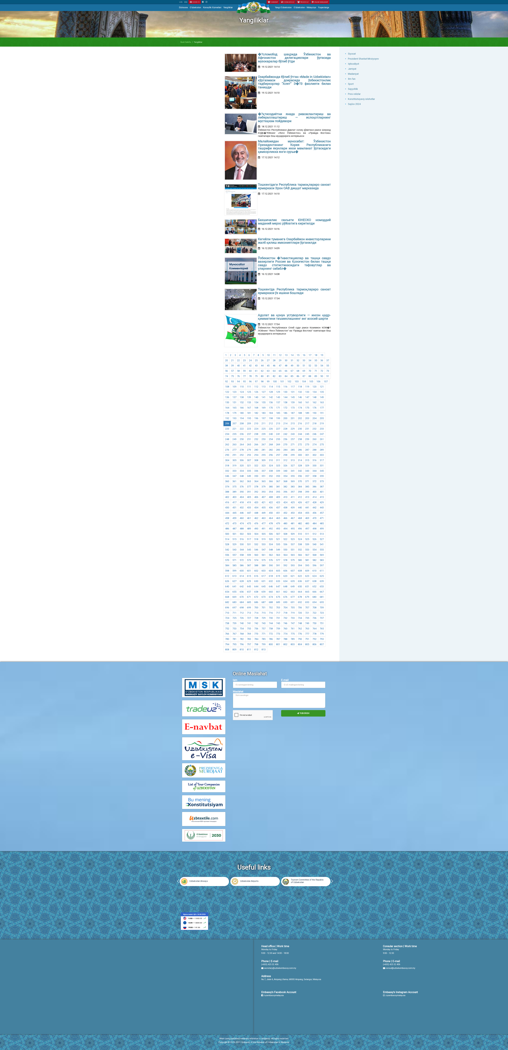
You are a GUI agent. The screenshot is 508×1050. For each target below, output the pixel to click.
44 (262, 365)
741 (249, 623)
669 (234, 597)
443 (322, 507)
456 (314, 512)
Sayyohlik (353, 89)
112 (256, 386)
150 (227, 402)
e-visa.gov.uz (289, 2)
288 (314, 449)
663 (293, 591)
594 (300, 565)
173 (293, 407)
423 (278, 502)
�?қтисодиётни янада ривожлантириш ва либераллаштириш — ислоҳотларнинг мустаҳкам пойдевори (294, 117)
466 (285, 518)
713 (249, 612)
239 (264, 434)
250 (242, 439)
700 (256, 607)
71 (315, 370)
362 (242, 481)
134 (314, 392)
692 (300, 602)
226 (271, 428)
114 (271, 386)
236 (242, 434)
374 (227, 486)
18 (316, 355)
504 (256, 533)
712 (242, 612)
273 (307, 444)
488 (242, 528)
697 (234, 607)
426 (300, 502)
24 (250, 360)
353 (278, 476)
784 (256, 639)
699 (249, 607)
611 (322, 570)
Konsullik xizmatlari (212, 7)
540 (314, 544)
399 (307, 491)
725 (234, 618)
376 (242, 486)
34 (310, 360)
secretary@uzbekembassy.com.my (280, 968)
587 (249, 565)
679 (307, 597)
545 (249, 549)
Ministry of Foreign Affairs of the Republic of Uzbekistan (255, 881)
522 (285, 539)
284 (285, 449)
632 (271, 581)
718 (285, 612)
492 (271, 528)
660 (271, 591)
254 (271, 439)
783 (249, 639)
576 (271, 560)
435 (264, 507)
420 (256, 502)
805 (307, 644)
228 (285, 428)
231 (307, 428)
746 (285, 623)
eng (185, 2)
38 (226, 365)
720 (300, 612)
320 (242, 465)
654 (227, 591)
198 (271, 418)
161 (307, 402)
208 (242, 423)
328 (300, 465)
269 (278, 444)
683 (234, 602)
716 (271, 612)
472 (227, 523)
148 (314, 397)
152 (242, 402)
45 (268, 365)
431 (234, 507)
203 (307, 418)
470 (314, 518)
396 (285, 491)
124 (242, 392)
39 (232, 365)
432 (242, 507)
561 (264, 555)
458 (227, 518)
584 (227, 565)
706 (300, 607)
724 (227, 618)
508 (285, 533)
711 (234, 612)
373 (322, 481)
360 (227, 481)
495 (293, 528)
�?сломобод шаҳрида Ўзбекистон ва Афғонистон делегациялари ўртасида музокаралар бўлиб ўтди (294, 57)
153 (249, 402)
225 (264, 428)
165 (234, 407)
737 (322, 618)
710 (227, 612)
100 (275, 381)
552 (300, 549)
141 (264, 397)
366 (271, 481)
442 (314, 507)
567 (307, 555)
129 (278, 392)
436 (271, 507)
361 (234, 481)
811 (249, 649)
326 (285, 465)
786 (271, 639)
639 (322, 581)
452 (285, 512)
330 (314, 465)
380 (271, 486)
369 (293, 481)
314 (300, 460)
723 (322, 612)
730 (271, 618)
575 (264, 560)
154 (256, 402)
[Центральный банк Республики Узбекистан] (194, 921)
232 (314, 428)
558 (242, 555)
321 (249, 465)
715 (264, 612)
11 (274, 355)
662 (285, 591)
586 (242, 565)
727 (249, 618)
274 (314, 444)
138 (242, 397)
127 (264, 392)
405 (249, 497)
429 (322, 502)
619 (278, 576)
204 (314, 418)
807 (322, 644)
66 (286, 370)
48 (286, 365)
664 (300, 591)
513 (322, 533)
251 (249, 439)
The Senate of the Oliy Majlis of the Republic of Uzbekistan (307, 881)
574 (256, 560)
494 (285, 528)
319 (234, 465)
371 (307, 481)
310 (271, 460)
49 (292, 365)
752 (227, 628)
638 (314, 581)
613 (234, 576)
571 (234, 560)
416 (227, 502)
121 (322, 386)
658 (256, 591)
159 (293, 402)
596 (314, 565)
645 (264, 586)
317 (322, 460)
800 (271, 644)
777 (307, 633)
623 (307, 576)
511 (307, 533)
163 (322, 402)
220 (227, 428)
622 (300, 576)
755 (249, 628)
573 (249, 560)
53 (315, 365)
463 (264, 518)
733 (293, 618)
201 (293, 418)
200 (285, 418)
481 (293, 523)
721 (307, 612)
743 (264, 623)
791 (307, 639)
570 (227, 560)
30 (286, 360)
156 (271, 402)
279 (249, 449)
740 (242, 623)
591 (278, 565)
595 (307, 565)
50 (298, 365)
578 (285, 560)
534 (271, 544)
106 (318, 381)
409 (278, 497)
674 (271, 597)
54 (321, 365)
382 (285, 486)
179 (234, 413)
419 (249, 502)
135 (322, 392)
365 (264, 481)
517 (249, 539)
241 (278, 434)
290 (227, 455)
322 (256, 465)
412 (300, 497)
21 (232, 360)
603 (264, 570)
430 (227, 507)
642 (242, 586)
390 (242, 491)
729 (264, 618)
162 (314, 402)
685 (249, 602)
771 (264, 633)
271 (293, 444)
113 (264, 386)
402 (227, 497)
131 (293, 392)
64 (274, 370)
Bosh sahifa (186, 42)
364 (256, 481)
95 (244, 381)
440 (300, 507)
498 (314, 528)
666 (314, 591)
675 (278, 597)
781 (234, 639)
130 (285, 392)
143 (278, 397)
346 (227, 476)
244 (300, 434)
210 (256, 423)
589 (264, 565)
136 (227, 397)
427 (307, 502)
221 (234, 428)
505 (264, 533)
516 (242, 539)
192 (227, 418)
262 (227, 444)
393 (264, 491)
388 (227, 491)
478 (271, 523)
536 (285, 544)
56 (226, 370)
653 (322, 586)
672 (256, 597)
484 (314, 523)
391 (249, 491)
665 (307, 591)
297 (278, 455)
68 (298, 370)
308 (256, 460)
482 (300, 523)
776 (300, 633)
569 (322, 555)
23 (244, 360)
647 (278, 586)
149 (322, 397)
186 (285, 413)
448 (256, 512)
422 (271, 502)
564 (285, 555)
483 (307, 523)
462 (256, 518)
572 (242, 560)
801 (278, 644)
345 (322, 470)
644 (256, 586)
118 (300, 386)
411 (293, 497)
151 (234, 402)
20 (226, 360)
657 (249, 591)
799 (264, 644)
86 (298, 376)
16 (304, 355)
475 (249, 523)
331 (322, 465)
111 (249, 386)
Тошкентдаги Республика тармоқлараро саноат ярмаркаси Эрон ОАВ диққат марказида (294, 186)
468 (300, 518)
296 (271, 455)
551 (293, 549)
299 (293, 455)
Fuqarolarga (323, 7)
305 (234, 460)
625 (322, 576)
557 (234, 555)
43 (256, 365)
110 (242, 386)
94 (238, 381)
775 (293, 633)
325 (278, 465)
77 (244, 376)
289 (322, 449)
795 (234, 644)
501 (234, 533)
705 (293, 607)
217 (307, 423)
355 (293, 476)
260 (314, 439)
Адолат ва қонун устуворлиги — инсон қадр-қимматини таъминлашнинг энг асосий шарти (294, 316)
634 (285, 581)
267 (264, 444)
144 (285, 397)
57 (232, 370)
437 (278, 507)
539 (307, 544)
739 (234, 623)
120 (314, 386)
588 (256, 565)
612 (227, 576)
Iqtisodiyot (353, 63)
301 (307, 455)
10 (268, 355)
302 (314, 455)
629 (249, 581)
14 (292, 355)
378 (256, 486)
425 (293, 502)
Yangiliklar (228, 7)
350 (256, 476)
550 (285, 549)
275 (322, 444)
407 (264, 497)
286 (300, 449)
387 (322, 486)
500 (227, 533)
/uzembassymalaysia (274, 995)
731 (278, 618)
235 (234, 434)
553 (307, 549)
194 (242, 418)
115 (278, 386)
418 (242, 502)
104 (304, 381)
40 (238, 365)
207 (234, 423)
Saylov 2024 (354, 104)
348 (242, 476)
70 (310, 370)
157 (278, 402)
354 (285, 476)
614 (242, 576)
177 (322, 407)
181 (249, 413)
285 (293, 449)
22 (238, 360)
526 (314, 539)
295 (264, 455)
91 (327, 376)
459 (234, 518)
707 (307, 607)
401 (322, 491)
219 (322, 423)
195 (249, 418)
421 (264, 502)
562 (271, 555)
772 (271, 633)
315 (307, 460)
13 (286, 355)
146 (300, 397)
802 (285, 644)
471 (322, 518)
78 (250, 376)
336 (256, 470)
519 (264, 539)
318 (227, 465)
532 (256, 544)
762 (300, 628)
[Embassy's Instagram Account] (206, 2)
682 (227, 602)
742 (256, 623)
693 (307, 602)
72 (321, 370)
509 (293, 533)
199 (278, 418)
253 (264, 439)
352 (271, 476)
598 (227, 570)
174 (300, 407)
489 (249, 528)
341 (293, 470)
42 (250, 365)
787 (278, 639)
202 (300, 418)
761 (293, 628)
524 (300, 539)
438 (285, 507)
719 (293, 612)
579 (293, 560)
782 (242, 639)
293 (249, 455)
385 (307, 486)
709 (322, 607)
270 (285, 444)
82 (274, 376)
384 (300, 486)
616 (256, 576)
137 (234, 397)
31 (292, 360)
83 (280, 376)
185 (278, 413)
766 (227, 633)
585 (234, 565)
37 (327, 360)
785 (264, 639)
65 (280, 370)
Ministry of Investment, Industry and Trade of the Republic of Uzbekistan (206, 881)
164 (227, 407)
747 (293, 623)
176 (314, 407)
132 (300, 392)
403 (234, 497)
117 (293, 386)
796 (242, 644)
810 (242, 649)
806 (314, 644)
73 (327, 370)
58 (238, 370)
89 (315, 376)
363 (249, 481)
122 (227, 392)
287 (307, 449)
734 (300, 618)
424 (285, 502)
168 (256, 407)
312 (285, 460)
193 (234, 418)
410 (285, 497)
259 (307, 439)
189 (307, 413)
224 (256, 428)
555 (322, 549)
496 (300, 528)
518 (256, 539)
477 (264, 523)
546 (256, 549)
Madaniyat (353, 73)
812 (256, 649)
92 (226, 381)
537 (293, 544)
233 (322, 428)
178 (227, 413)
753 (234, 628)
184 (271, 413)
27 (268, 360)
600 (242, 570)
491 (264, 528)
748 (300, 623)
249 (234, 439)
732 (285, 618)
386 (314, 486)
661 (278, 591)
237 (249, 434)
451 (278, 512)
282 (271, 449)
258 (300, 439)
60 (250, 370)
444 (227, 512)
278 (242, 449)
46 (274, 365)
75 (232, 376)
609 (307, 570)
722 (314, 612)
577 (278, 560)
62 (262, 370)
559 (249, 555)
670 (242, 597)
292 (242, 455)
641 (234, 586)
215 (293, 423)
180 (242, 413)
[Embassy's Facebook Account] (203, 2)
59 (244, 370)
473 (234, 523)
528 (227, 544)
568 (314, 555)
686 (256, 602)
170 (271, 407)
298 (285, 455)
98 (262, 381)
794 (227, 644)
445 (234, 512)
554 (314, 549)
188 (300, 413)
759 (278, 628)
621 (293, 576)
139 (249, 397)
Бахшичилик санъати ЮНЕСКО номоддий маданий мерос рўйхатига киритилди (294, 221)
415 (322, 497)
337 (264, 470)
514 (227, 539)
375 (234, 486)
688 (271, 602)
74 (226, 376)
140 (256, 397)
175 (307, 407)
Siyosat (352, 53)
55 (327, 365)
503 (249, 533)
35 (315, 360)
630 (256, 581)
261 (322, 439)
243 (293, 434)
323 (264, 465)
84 (286, 376)
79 (256, 376)
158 (285, 402)
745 (278, 623)
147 (307, 397)
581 (307, 560)
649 (293, 586)
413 (307, 497)
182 (256, 413)
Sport (351, 84)
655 (234, 591)
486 (227, 528)
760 (285, 628)
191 (322, 413)
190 (314, 413)
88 (310, 376)
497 (307, 528)
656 (242, 591)
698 (242, 607)
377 (249, 486)
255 (278, 439)
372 (314, 481)
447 (249, 512)
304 (227, 460)
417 (234, 502)
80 (262, 376)
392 (256, 491)
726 (242, 618)
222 (242, 428)
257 (293, 439)
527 (322, 539)
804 (300, 644)
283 (278, 449)
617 (264, 576)
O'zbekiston (195, 7)
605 (278, 570)
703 (278, 607)
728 (256, 618)
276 (227, 449)
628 (242, 581)
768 (242, 633)
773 (278, 633)
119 (307, 386)
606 (285, 570)
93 (232, 381)
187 (293, 413)
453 (293, 512)
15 (298, 355)
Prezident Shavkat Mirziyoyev (363, 58)
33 (304, 360)
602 (256, 570)
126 (256, 392)
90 (321, 376)
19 (322, 355)
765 (322, 628)
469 (307, 518)
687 (264, 602)
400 (314, 491)
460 (242, 518)
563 (278, 555)
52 (310, 365)
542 (227, 549)
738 (227, 623)
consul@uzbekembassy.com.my (400, 968)
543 (234, 549)
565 (293, 555)
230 (300, 428)
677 (293, 597)
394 (271, 491)
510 (300, 533)
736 (314, 618)
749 (307, 623)
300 (300, 455)
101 (282, 381)
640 (227, 586)
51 (304, 365)
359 (322, 476)
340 (285, 470)
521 (278, 539)
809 (234, 649)
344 (314, 470)
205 (322, 418)
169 (264, 407)
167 (249, 407)
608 (300, 570)
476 (256, 523)
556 (227, 555)
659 (264, 591)
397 (293, 491)
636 (300, 581)
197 (264, 418)
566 (300, 555)
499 (322, 528)
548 (271, 549)
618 (271, 576)
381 (278, 486)
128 (271, 392)
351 (264, 476)
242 (285, 434)
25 (256, 360)
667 (322, 591)
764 (314, 628)
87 (304, 376)
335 (249, 470)
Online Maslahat (321, 2)
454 (300, 512)
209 (249, 423)
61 (256, 370)
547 (264, 549)
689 (278, 602)
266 (256, 444)
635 (293, 581)
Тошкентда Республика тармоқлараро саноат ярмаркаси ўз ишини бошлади (294, 291)
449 (264, 512)
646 (271, 586)
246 (314, 434)
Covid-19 (195, 2)
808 (227, 649)
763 (307, 628)
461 (249, 518)
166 (242, 407)
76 (238, 376)
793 (322, 639)
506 (271, 533)
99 (268, 381)
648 (285, 586)
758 (271, 628)
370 (300, 481)
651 (307, 586)
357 (307, 476)
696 (227, 607)
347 (234, 476)
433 (249, 507)
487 (234, 528)
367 (278, 481)
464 (271, 518)
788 (285, 639)
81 (268, 376)
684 (242, 602)
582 (314, 560)
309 (264, 460)
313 (293, 460)
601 (249, 570)
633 (278, 581)
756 (256, 628)
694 (314, 602)
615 (249, 576)
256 (285, 439)
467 (293, 518)
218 (314, 423)
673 (264, 597)
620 (285, 576)
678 (300, 597)
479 (278, 523)
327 (293, 465)
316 (314, 460)
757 (264, 628)
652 (314, 586)
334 (242, 470)
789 (293, 639)
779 (322, 633)
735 (307, 618)
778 (314, 633)
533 (264, 544)
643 (249, 586)
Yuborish (304, 713)
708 (314, 607)
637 (307, 581)
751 (322, 623)
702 (271, 607)
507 (278, 533)
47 (280, 365)
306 (242, 460)
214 (285, 423)
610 (314, 570)
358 (314, 476)
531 (249, 544)
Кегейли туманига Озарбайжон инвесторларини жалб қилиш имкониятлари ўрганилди (294, 240)
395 (278, 491)
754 (242, 628)
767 (234, 633)
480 (285, 523)
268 (271, 444)
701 (264, 607)
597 (322, 565)
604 (271, 570)
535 (278, 544)
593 (293, 565)
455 (307, 512)
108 (227, 386)
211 (264, 423)
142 (271, 397)
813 (264, 649)
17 (310, 355)
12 (280, 355)
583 (322, 560)
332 (227, 470)
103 (297, 381)
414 (314, 497)
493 (278, 528)
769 (249, 633)
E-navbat (274, 2)
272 (300, 444)
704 (285, 607)
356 (300, 476)
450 (271, 512)
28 (274, 360)
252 (256, 439)
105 (311, 381)
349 (249, 476)
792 (314, 639)
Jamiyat (352, 68)
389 (234, 491)
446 (242, 512)
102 (289, 381)
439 (293, 507)
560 (256, 555)
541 (322, 544)
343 (307, 470)
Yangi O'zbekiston (283, 7)
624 (314, 576)
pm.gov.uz (304, 2)
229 (293, 428)
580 (300, 560)
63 (268, 370)
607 (293, 570)
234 (227, 434)
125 (249, 392)
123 (234, 392)
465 (278, 518)
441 (307, 507)
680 (314, 597)
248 (227, 439)
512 (314, 533)
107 (326, 381)
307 (249, 460)
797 (249, 644)
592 (285, 565)
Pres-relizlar (354, 94)
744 (271, 623)
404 (242, 497)
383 (293, 486)
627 (234, 581)
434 (256, 507)
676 (285, 597)
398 (300, 491)
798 (256, 644)
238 (256, 434)
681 (322, 597)
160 (300, 402)
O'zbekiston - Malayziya (305, 7)
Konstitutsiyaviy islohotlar (361, 99)
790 (300, 639)
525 (307, 539)
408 (271, 497)
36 (321, 360)
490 (256, 528)
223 (249, 428)
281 (264, 449)
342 (300, 470)
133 (307, 392)
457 (322, 512)
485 (322, 523)
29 (280, 360)
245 (307, 434)
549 (278, 549)
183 (264, 413)
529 (234, 544)
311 (278, 460)
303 (322, 455)
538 (300, 544)
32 (298, 360)
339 (278, 470)
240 (271, 434)
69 (304, 370)
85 (292, 376)
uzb (180, 2)
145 (293, 397)
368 (285, 481)
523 (293, 539)
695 (322, 602)
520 (271, 539)
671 (249, 597)
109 (234, 386)
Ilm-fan (351, 78)
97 (256, 381)
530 (242, 544)
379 (264, 486)
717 (278, 612)
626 (227, 581)
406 (256, 497)
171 (278, 407)
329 (307, 465)
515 (234, 539)
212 (271, 423)
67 (292, 370)
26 (262, 360)
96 (250, 381)
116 (285, 386)
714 (256, 612)
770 (256, 633)
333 (234, 470)
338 (271, 470)
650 (300, 586)
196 (256, 418)
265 (249, 444)
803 (293, 644)
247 (322, 434)
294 (256, 455)
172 (285, 407)
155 (264, 402)
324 (271, 465)
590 (271, 565)
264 (242, 444)
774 (285, 633)
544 (242, 549)
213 (278, 423)
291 (234, 455)
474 (242, 523)
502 (242, 533)
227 (278, 428)
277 (234, 449)
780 (227, 639)
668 (227, 597)
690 (285, 602)
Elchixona (183, 7)
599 (234, 570)
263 (234, 444)
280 (256, 449)
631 (264, 581)
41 (244, 365)
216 (300, 423)
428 (314, 502)
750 (314, 623)
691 (293, 602)
